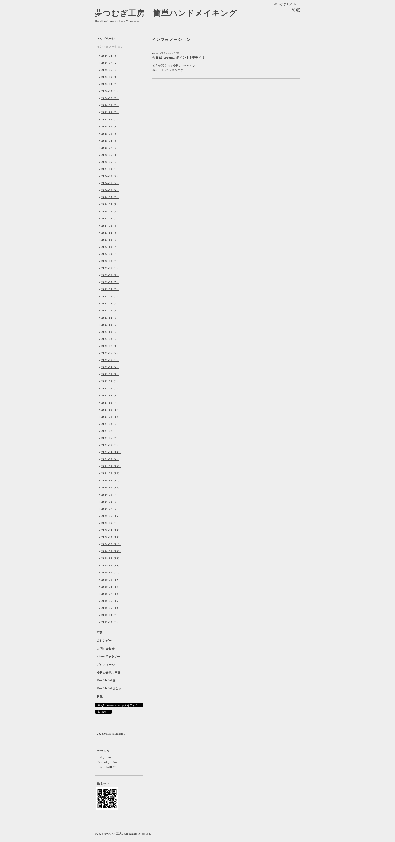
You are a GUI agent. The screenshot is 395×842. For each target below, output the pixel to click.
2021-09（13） (111, 416)
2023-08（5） (110, 261)
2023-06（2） (110, 275)
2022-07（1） (110, 346)
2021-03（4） (110, 459)
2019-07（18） (111, 593)
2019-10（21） (111, 572)
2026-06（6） (110, 70)
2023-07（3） (110, 268)
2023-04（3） (110, 289)
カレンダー (104, 640)
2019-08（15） (111, 586)
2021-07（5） (110, 431)
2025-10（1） (110, 126)
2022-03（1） (110, 374)
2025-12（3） (110, 112)
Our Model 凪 (106, 680)
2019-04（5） (110, 615)
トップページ (106, 38)
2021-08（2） (110, 423)
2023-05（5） (110, 282)
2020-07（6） (110, 508)
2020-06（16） (111, 516)
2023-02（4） (110, 303)
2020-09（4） (110, 494)
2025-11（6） (110, 119)
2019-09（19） (111, 579)
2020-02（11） (111, 544)
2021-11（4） (110, 402)
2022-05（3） (110, 360)
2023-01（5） (110, 310)
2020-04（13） (111, 530)
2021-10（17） (111, 409)
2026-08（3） (110, 55)
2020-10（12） (111, 487)
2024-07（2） (110, 183)
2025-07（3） (110, 147)
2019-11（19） (111, 565)
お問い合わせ (106, 648)
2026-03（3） (110, 91)
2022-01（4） (110, 388)
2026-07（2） (110, 62)
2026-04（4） (110, 84)
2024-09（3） (110, 169)
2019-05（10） (111, 608)
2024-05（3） (110, 197)
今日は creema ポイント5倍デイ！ (178, 57)
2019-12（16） (111, 558)
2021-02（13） (111, 466)
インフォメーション (110, 46)
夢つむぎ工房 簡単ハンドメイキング (170, 13)
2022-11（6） (110, 324)
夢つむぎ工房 (113, 833)
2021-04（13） (111, 452)
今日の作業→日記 (109, 672)
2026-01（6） (110, 105)
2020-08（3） (110, 501)
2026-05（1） (110, 77)
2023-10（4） (110, 246)
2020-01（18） (111, 551)
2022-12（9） (110, 317)
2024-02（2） (110, 218)
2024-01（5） (110, 225)
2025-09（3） (110, 133)
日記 (100, 696)
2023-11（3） (110, 239)
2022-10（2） (110, 331)
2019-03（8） (110, 622)
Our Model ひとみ (109, 688)
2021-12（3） (110, 395)
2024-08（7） (110, 176)
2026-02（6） (110, 98)
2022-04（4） (110, 367)
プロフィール (106, 664)
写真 (100, 632)
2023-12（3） (110, 232)
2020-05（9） (110, 523)
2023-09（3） (110, 254)
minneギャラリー (108, 656)
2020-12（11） (111, 480)
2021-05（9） (110, 445)
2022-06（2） (110, 353)
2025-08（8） (110, 140)
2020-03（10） (111, 537)
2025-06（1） (110, 154)
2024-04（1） (110, 204)
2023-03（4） (110, 296)
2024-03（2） (110, 211)
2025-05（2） (110, 162)
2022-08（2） (110, 339)
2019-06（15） (111, 600)
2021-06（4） (110, 438)
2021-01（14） (111, 473)
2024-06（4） (110, 190)
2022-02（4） (110, 381)
